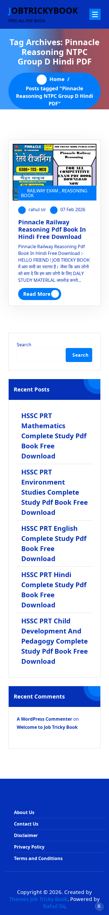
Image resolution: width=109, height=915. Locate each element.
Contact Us (26, 824)
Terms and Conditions (38, 858)
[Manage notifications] (98, 906)
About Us (24, 812)
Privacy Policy (29, 847)
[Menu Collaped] (95, 14)
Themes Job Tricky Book (38, 898)
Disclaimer (26, 835)
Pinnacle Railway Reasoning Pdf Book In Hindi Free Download (52, 229)
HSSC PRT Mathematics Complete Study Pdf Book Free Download (53, 435)
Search (24, 345)
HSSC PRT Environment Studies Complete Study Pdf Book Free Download (54, 492)
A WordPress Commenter (44, 719)
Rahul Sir (54, 905)
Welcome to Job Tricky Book (47, 727)
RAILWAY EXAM (42, 191)
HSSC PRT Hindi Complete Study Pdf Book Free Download (53, 589)
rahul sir (37, 209)
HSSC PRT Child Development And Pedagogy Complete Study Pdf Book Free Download (54, 641)
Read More (37, 294)
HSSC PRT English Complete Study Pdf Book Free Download (53, 543)
